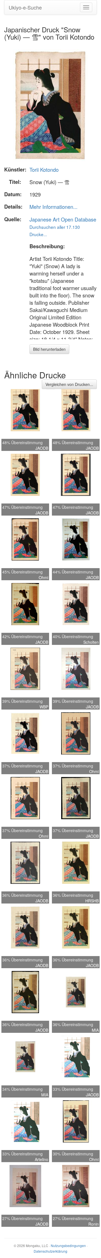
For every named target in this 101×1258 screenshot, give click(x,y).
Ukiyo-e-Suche (25, 7)
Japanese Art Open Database (62, 219)
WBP (44, 707)
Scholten (91, 642)
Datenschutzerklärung (50, 1251)
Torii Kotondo (44, 169)
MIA (95, 1030)
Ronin (93, 1224)
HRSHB (92, 901)
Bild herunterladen (49, 349)
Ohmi (43, 577)
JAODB (41, 448)
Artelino (41, 1159)
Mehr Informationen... (53, 206)
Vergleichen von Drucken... (69, 384)
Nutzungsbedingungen (68, 1245)
